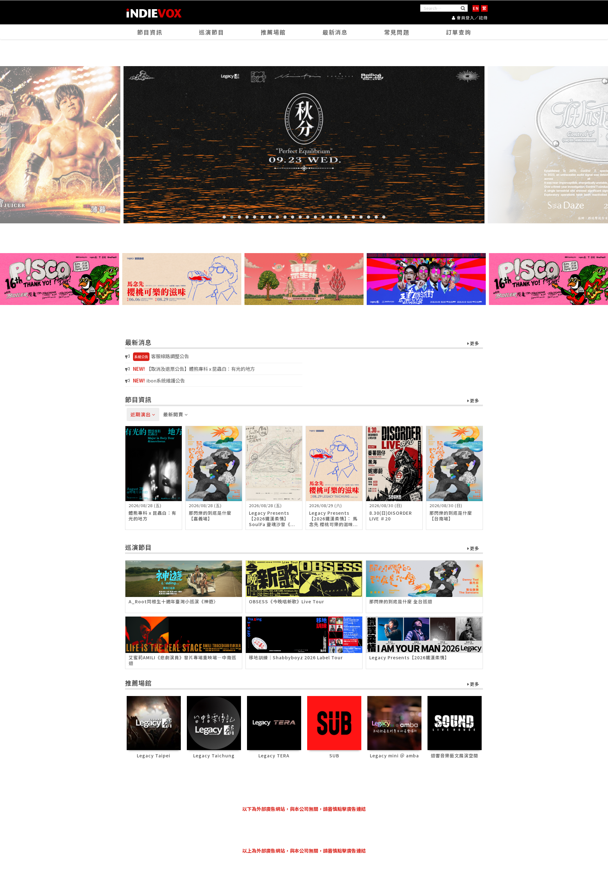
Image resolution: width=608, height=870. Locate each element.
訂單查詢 (458, 32)
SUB (334, 755)
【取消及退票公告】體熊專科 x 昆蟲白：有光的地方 (194, 368)
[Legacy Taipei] (154, 722)
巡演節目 (211, 32)
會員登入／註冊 (471, 18)
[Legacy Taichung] (214, 722)
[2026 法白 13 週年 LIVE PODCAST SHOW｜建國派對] (426, 279)
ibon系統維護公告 (159, 380)
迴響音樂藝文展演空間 (454, 755)
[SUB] (334, 722)
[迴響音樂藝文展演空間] (455, 722)
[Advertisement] (304, 830)
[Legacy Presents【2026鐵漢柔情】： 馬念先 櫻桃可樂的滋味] (181, 279)
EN (476, 8)
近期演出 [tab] (141, 414)
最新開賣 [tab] (174, 414)
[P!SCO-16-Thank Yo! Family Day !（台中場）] (59, 279)
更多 (474, 343)
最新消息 (335, 32)
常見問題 (396, 32)
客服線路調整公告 (161, 356)
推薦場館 (273, 32)
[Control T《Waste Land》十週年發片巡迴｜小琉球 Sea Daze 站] (304, 144)
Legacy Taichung (214, 755)
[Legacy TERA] (274, 722)
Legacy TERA (273, 755)
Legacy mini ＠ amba (394, 755)
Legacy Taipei (153, 755)
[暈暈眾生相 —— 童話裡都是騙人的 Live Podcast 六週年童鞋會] (304, 279)
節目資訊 (149, 32)
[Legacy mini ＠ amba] (394, 722)
